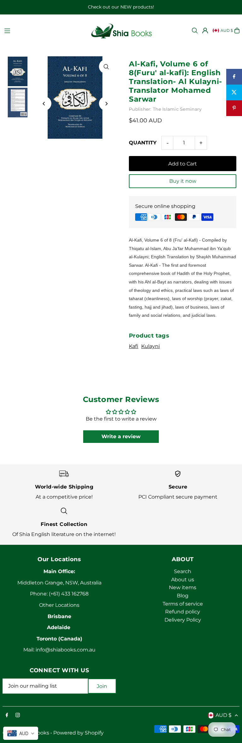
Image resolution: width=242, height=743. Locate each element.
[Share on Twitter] (234, 92)
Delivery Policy (182, 620)
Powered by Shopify (78, 733)
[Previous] (44, 104)
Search (182, 571)
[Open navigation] (43, 30)
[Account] (205, 30)
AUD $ (227, 30)
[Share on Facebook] (234, 77)
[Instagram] (17, 715)
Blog (182, 596)
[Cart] (236, 30)
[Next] (106, 104)
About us (182, 580)
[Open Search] (195, 30)
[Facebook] (7, 715)
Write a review (121, 436)
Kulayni (150, 346)
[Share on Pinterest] (234, 108)
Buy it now (182, 181)
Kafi (133, 346)
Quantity (143, 143)
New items (182, 587)
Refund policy (182, 612)
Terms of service (183, 604)
